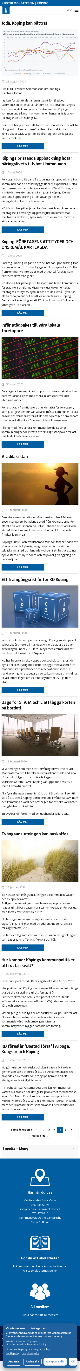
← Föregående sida (20, 1129)
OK (73, 1361)
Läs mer (22, 146)
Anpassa (13, 1361)
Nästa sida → (40, 1135)
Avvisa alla (32, 1361)
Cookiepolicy (12, 1353)
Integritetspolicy (30, 1353)
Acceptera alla (55, 1361)
